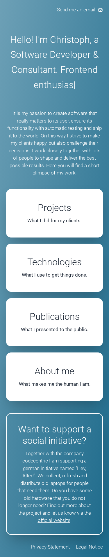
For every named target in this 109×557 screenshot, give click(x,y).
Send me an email (76, 10)
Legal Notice (89, 547)
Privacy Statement (50, 547)
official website (54, 520)
